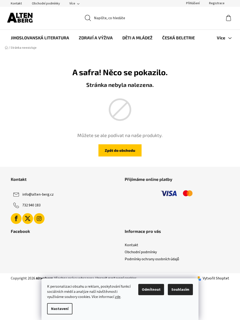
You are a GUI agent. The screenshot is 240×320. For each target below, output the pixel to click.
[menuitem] (40, 38)
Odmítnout (151, 289)
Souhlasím (180, 289)
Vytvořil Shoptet (216, 278)
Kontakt (16, 3)
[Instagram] (39, 218)
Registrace (217, 3)
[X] (27, 218)
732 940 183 (31, 205)
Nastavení (59, 308)
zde (117, 296)
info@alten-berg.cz (38, 194)
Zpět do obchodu (120, 150)
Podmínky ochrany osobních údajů (152, 259)
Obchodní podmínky (46, 3)
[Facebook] (16, 218)
